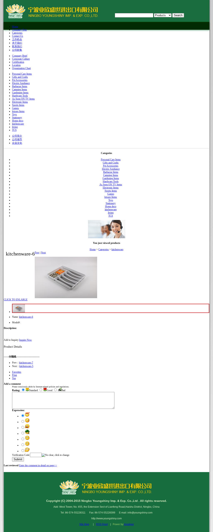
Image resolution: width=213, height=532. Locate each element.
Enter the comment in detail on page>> (38, 465)
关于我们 (17, 42)
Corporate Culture (21, 58)
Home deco (17, 120)
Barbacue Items (19, 86)
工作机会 (17, 39)
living (15, 126)
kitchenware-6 (26, 316)
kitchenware (18, 123)
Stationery (17, 117)
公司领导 (17, 139)
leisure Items (18, 111)
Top (14, 378)
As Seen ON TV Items (23, 98)
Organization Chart (21, 68)
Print (14, 375)
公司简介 (17, 135)
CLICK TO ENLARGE (15, 299)
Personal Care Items (22, 73)
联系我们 (17, 46)
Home (15, 26)
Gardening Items (20, 92)
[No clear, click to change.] (56, 455)
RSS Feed (102, 524)
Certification (18, 62)
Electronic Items (20, 101)
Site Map (84, 524)
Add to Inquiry (11, 340)
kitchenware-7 (26, 362)
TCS (14, 130)
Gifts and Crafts (20, 77)
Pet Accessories (19, 80)
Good (49, 390)
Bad (63, 390)
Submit (18, 459)
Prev (37, 252)
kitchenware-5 (26, 366)
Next (43, 252)
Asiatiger (129, 524)
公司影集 (17, 49)
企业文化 (17, 142)
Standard (33, 390)
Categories (17, 32)
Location (16, 65)
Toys (14, 114)
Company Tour (19, 29)
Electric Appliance (21, 83)
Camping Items (19, 89)
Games (15, 108)
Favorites (16, 372)
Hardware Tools (20, 95)
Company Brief (19, 55)
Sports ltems (18, 105)
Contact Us (17, 36)
